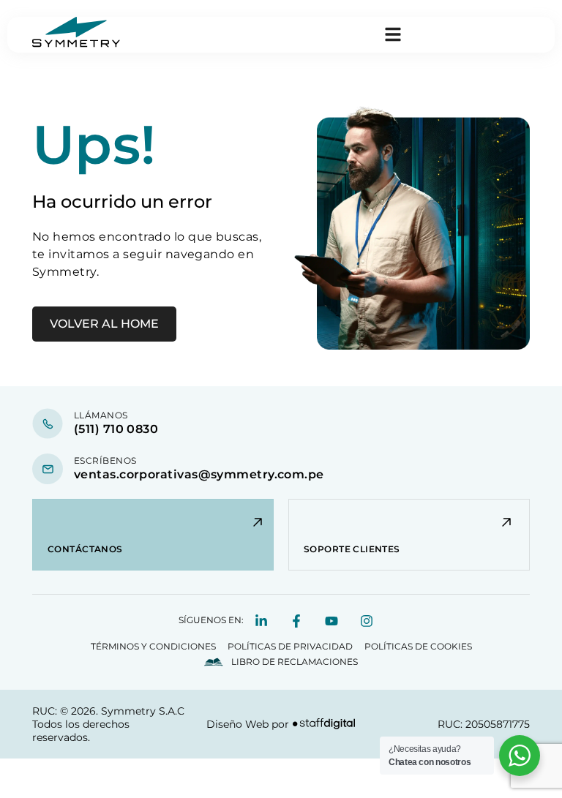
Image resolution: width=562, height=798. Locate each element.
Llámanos (101, 415)
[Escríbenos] (47, 468)
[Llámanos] (47, 423)
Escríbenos (105, 460)
